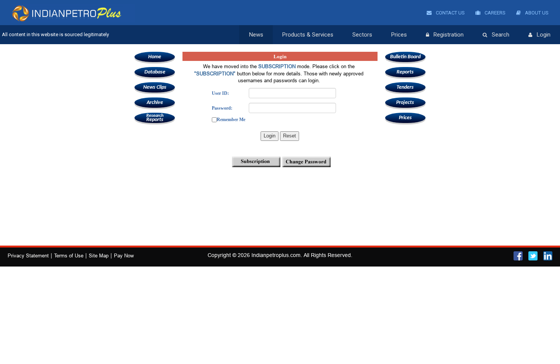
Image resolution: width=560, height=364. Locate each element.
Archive (155, 102)
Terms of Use (68, 255)
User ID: (220, 93)
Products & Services (307, 34)
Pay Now (124, 255)
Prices (399, 34)
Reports (154, 118)
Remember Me (231, 119)
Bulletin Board (405, 57)
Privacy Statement (28, 255)
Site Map (99, 255)
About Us (536, 13)
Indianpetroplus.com (276, 255)
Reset (289, 136)
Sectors (362, 34)
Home (154, 57)
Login (543, 34)
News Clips (154, 87)
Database (154, 72)
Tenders (405, 87)
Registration (449, 34)
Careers (494, 13)
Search (500, 34)
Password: (222, 108)
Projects (405, 102)
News (256, 34)
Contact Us (450, 13)
